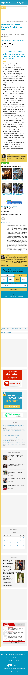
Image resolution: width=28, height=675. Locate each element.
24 (23, 545)
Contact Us (20, 657)
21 (14, 545)
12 (7, 542)
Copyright (14, 657)
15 (17, 542)
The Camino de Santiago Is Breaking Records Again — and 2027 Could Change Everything (16, 472)
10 (23, 540)
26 (7, 548)
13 (10, 542)
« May (4, 551)
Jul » (7, 551)
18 (4, 545)
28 (14, 548)
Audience (11, 654)
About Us (3, 654)
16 (20, 542)
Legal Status (8, 657)
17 (23, 542)
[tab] (8, 624)
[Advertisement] (14, 316)
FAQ (7, 654)
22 (17, 545)
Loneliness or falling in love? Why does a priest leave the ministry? (16, 465)
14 (14, 542)
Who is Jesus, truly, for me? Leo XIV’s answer (16, 486)
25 (4, 548)
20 (10, 545)
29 (17, 548)
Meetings (3, 7)
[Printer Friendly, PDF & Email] (5, 163)
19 (7, 545)
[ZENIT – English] (8, 2)
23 (20, 545)
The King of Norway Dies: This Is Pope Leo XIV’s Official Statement (8, 562)
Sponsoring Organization (20, 654)
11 (4, 542)
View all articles (5, 222)
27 (10, 548)
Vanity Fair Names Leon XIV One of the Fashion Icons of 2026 (8, 575)
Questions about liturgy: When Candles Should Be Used (16, 479)
